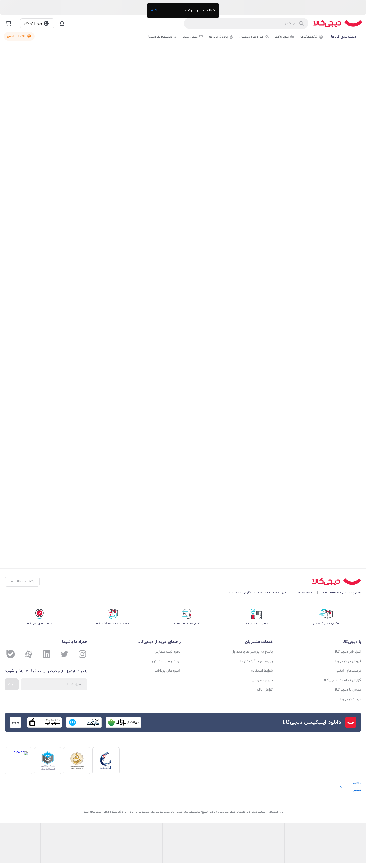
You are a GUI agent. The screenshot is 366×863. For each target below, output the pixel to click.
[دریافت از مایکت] (84, 722)
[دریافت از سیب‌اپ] (44, 722)
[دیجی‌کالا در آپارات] (29, 654)
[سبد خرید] (9, 23)
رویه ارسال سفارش (166, 661)
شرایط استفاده (262, 670)
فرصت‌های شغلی (348, 670)
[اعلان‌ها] (62, 23)
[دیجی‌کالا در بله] (11, 654)
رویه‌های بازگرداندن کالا (255, 661)
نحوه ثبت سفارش (167, 651)
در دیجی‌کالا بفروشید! (162, 37)
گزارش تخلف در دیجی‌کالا (342, 680)
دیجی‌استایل (190, 37)
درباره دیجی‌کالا (349, 699)
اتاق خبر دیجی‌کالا (348, 651)
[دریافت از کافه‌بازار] (123, 722)
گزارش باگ (265, 689)
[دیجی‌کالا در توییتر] (64, 654)
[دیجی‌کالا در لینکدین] (47, 654)
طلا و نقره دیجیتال (251, 37)
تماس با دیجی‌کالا (348, 689)
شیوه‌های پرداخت (167, 670)
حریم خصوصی (262, 680)
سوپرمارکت (282, 37)
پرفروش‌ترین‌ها (218, 37)
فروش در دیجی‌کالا (347, 661)
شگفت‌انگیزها (309, 37)
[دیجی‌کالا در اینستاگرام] (82, 654)
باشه (155, 10)
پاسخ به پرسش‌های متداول (252, 651)
